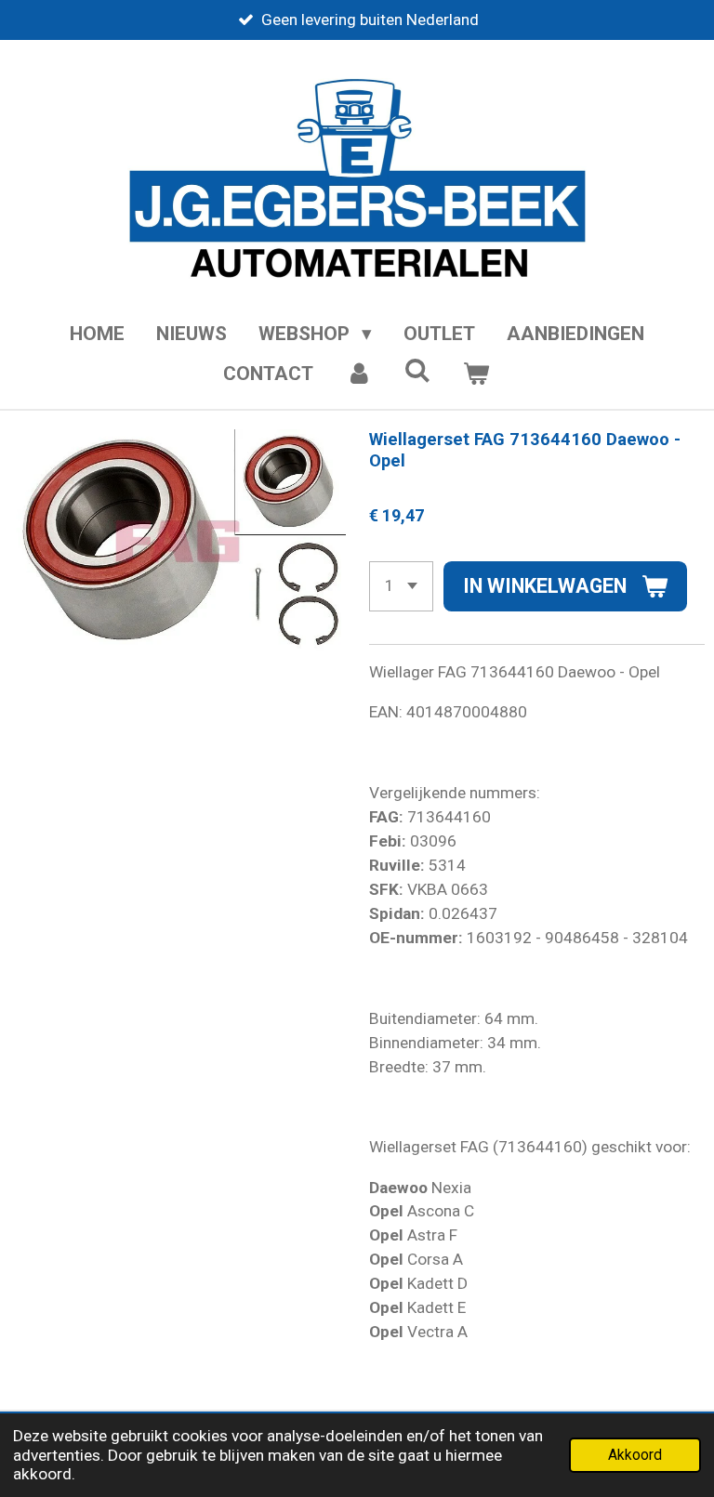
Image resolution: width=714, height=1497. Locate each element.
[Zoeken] (418, 370)
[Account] (358, 374)
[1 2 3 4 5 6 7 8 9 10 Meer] (401, 586)
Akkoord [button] (635, 1455)
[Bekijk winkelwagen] (476, 374)
